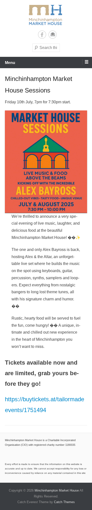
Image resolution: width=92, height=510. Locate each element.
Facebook (42, 35)
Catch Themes (64, 502)
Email (53, 35)
